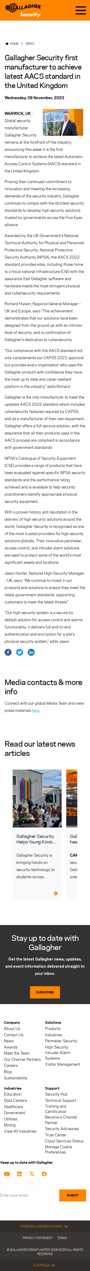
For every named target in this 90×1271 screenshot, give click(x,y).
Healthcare (13, 1106)
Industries (53, 1035)
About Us (12, 1028)
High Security (57, 1047)
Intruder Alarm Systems (57, 1055)
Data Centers (15, 1100)
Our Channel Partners (22, 1059)
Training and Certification (55, 1109)
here (35, 710)
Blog (8, 1071)
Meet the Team (17, 1053)
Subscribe (45, 992)
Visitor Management (62, 1064)
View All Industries (20, 1131)
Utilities (10, 1119)
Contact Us (13, 1035)
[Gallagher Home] (23, 10)
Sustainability (15, 1078)
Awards (10, 1047)
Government (14, 1113)
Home (14, 43)
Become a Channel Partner (61, 1120)
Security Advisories (62, 1129)
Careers (11, 1065)
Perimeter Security (61, 1041)
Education (12, 1094)
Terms (62, 1238)
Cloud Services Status (64, 1141)
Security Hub (56, 1094)
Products (52, 1028)
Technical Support (60, 1100)
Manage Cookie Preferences (58, 1149)
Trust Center (55, 1135)
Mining (10, 1125)
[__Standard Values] (8, 1173)
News (30, 43)
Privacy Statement (38, 1238)
